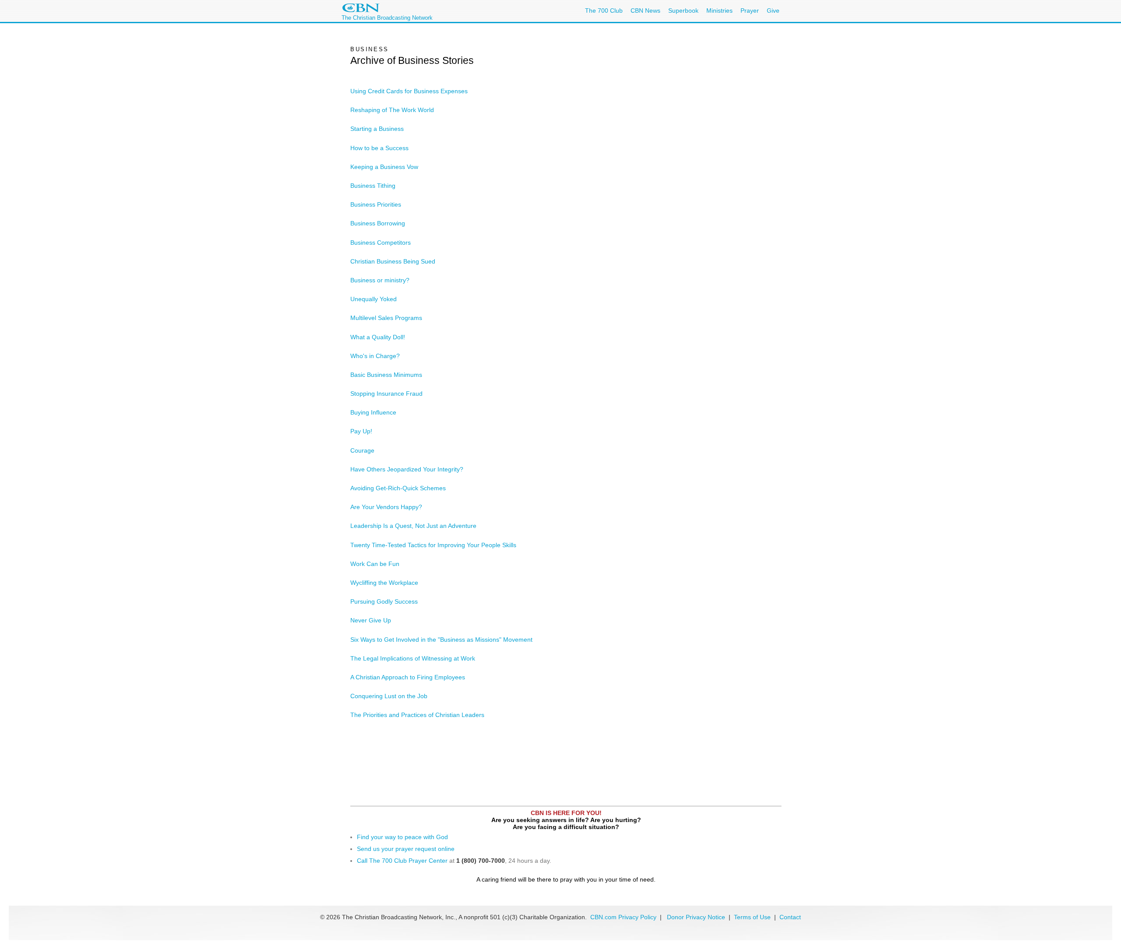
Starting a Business (377, 128)
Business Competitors (380, 242)
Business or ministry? (379, 280)
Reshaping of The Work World (392, 109)
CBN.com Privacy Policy (623, 917)
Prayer (749, 10)
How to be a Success (379, 147)
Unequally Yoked (373, 298)
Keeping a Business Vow (384, 166)
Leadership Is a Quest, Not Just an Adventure (413, 525)
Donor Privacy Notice (696, 917)
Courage (362, 450)
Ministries (719, 10)
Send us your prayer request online (406, 848)
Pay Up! (361, 431)
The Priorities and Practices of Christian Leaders (417, 714)
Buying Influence (373, 412)
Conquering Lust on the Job (388, 695)
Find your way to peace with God (402, 836)
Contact (790, 917)
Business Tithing (372, 185)
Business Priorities (375, 204)
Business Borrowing (377, 223)
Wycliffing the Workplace (384, 582)
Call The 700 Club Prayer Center (402, 860)
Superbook (683, 10)
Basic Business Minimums (386, 374)
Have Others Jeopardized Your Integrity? (406, 469)
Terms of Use (753, 917)
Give (773, 10)
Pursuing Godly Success (384, 601)
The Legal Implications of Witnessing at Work (412, 658)
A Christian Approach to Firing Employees (407, 677)
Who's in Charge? (375, 355)
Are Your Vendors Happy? (386, 506)
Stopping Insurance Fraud (386, 393)
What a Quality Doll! (377, 337)
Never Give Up (370, 620)
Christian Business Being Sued (392, 261)
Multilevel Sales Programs (386, 317)
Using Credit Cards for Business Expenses (409, 91)
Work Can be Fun (374, 563)
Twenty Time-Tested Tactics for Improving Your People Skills (433, 544)
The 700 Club (604, 10)
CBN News (645, 10)
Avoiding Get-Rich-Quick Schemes (398, 488)
